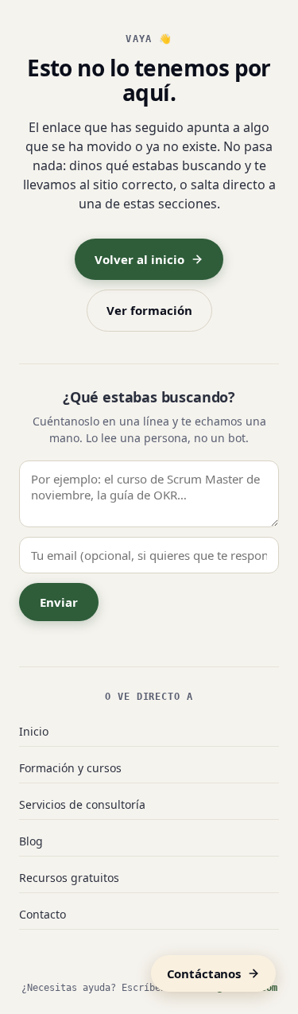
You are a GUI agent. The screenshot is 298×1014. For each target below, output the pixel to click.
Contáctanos (204, 973)
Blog (31, 841)
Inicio (33, 731)
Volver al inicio (139, 259)
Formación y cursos (70, 767)
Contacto (42, 914)
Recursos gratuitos (69, 877)
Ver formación (149, 310)
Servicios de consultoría (82, 804)
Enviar (59, 602)
